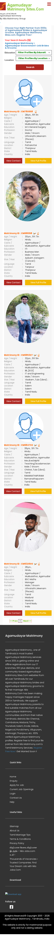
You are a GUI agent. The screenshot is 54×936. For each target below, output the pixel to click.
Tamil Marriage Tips (20, 834)
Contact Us (16, 797)
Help (12, 802)
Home (13, 776)
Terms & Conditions (20, 839)
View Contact (13, 160)
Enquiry (13, 780)
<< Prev (14, 620)
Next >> (27, 620)
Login (12, 793)
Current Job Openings (21, 789)
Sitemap (14, 826)
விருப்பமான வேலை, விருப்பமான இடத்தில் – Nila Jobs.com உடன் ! (23, 851)
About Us (14, 830)
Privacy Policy (17, 843)
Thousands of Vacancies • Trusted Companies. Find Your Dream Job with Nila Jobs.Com (24, 864)
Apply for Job (17, 785)
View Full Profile (38, 160)
